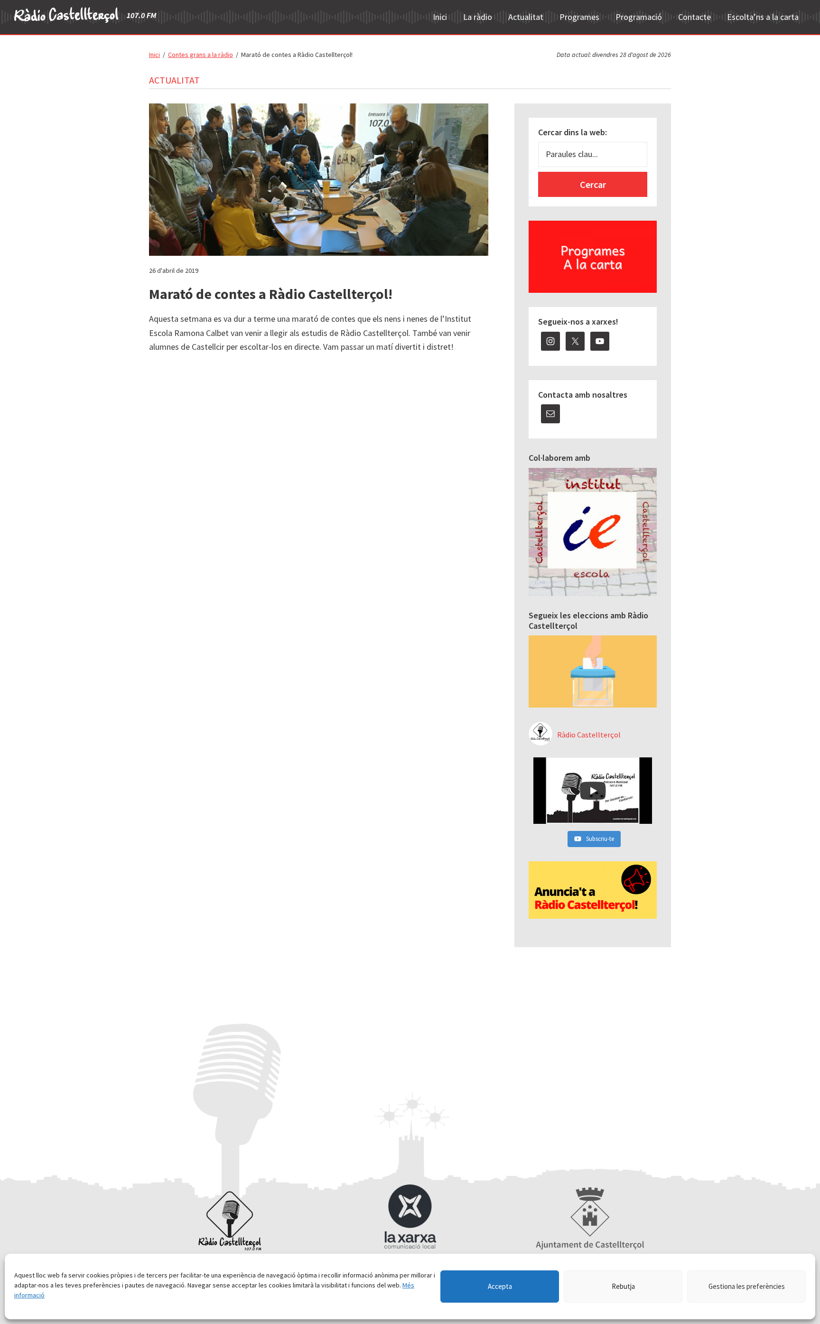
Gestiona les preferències (746, 1286)
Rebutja (623, 1286)
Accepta (500, 1286)
